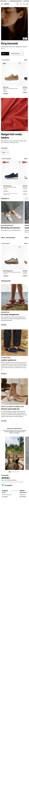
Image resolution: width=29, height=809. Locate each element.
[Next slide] (27, 198)
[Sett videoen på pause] (26, 38)
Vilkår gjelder (4, 148)
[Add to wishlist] (19, 63)
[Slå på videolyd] (24, 38)
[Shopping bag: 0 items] (27, 4)
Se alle (25, 60)
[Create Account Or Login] (20, 4)
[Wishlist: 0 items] (23, 4)
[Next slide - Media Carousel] (27, 453)
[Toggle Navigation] (2, 4)
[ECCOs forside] (7, 4)
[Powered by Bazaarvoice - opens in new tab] (14, 472)
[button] (14, 23)
